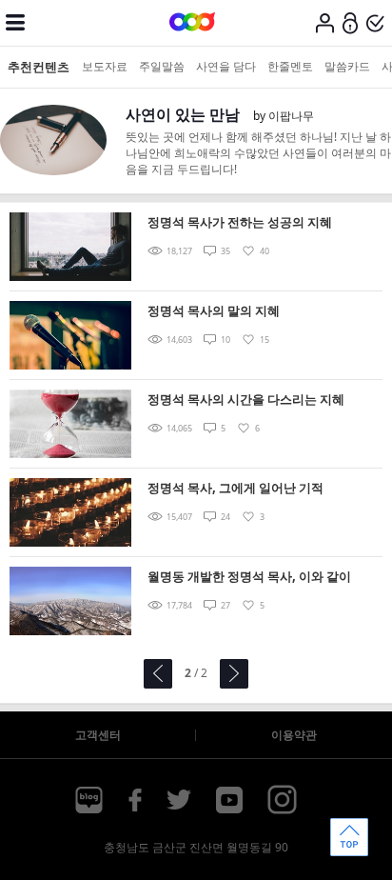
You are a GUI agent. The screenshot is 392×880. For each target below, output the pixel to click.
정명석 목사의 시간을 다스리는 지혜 (245, 399)
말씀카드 (347, 66)
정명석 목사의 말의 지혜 (213, 310)
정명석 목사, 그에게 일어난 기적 (235, 487)
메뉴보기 (15, 22)
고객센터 (98, 735)
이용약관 (294, 735)
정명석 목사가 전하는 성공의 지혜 (239, 221)
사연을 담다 (226, 66)
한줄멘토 (290, 66)
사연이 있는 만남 (183, 114)
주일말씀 (162, 66)
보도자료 (104, 66)
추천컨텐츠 (38, 66)
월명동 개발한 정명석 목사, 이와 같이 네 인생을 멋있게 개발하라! (249, 578)
